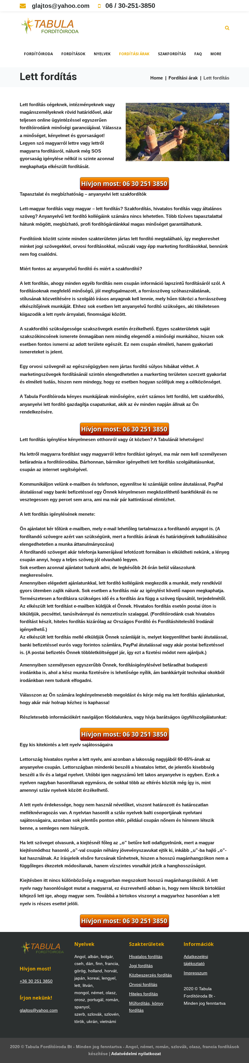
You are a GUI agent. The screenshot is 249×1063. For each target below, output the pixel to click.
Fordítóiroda (38, 53)
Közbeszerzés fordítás (150, 975)
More (215, 53)
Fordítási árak (134, 53)
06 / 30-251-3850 (129, 5)
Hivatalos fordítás (145, 956)
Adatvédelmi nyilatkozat (136, 1053)
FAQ (198, 53)
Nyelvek (102, 53)
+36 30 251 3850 (36, 981)
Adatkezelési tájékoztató (196, 960)
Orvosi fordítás (143, 984)
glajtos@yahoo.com (60, 5)
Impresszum (195, 972)
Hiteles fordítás (143, 993)
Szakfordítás (172, 53)
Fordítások (73, 53)
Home (156, 77)
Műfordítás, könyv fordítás (146, 1007)
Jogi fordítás (141, 965)
